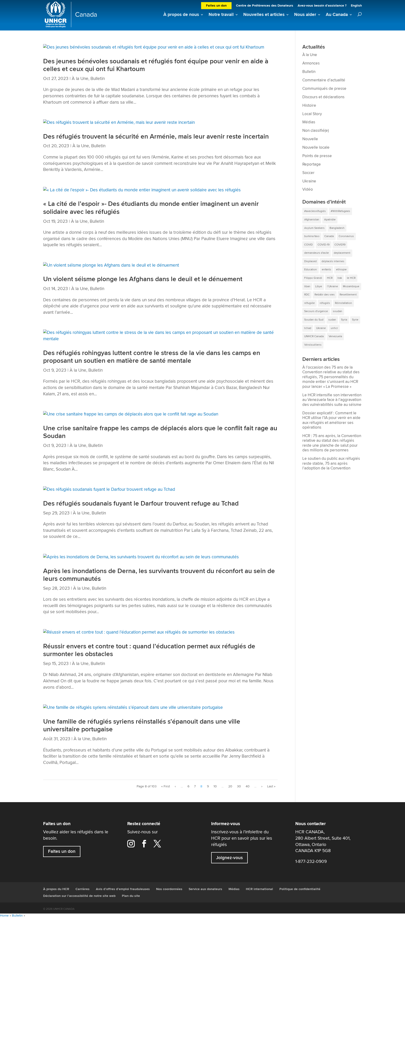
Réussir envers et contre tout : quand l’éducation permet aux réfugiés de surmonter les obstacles (149, 650)
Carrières (82, 889)
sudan (332, 319)
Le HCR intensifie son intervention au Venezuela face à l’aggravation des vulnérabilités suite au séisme (331, 400)
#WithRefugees (340, 211)
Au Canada (337, 15)
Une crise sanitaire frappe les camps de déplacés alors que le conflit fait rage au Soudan (160, 432)
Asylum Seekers (314, 228)
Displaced (310, 261)
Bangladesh (337, 228)
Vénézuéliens (313, 345)
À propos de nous (181, 15)
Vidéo (307, 189)
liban (307, 286)
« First (165, 786)
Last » (271, 786)
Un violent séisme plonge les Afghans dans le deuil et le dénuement (142, 279)
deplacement (342, 253)
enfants (326, 269)
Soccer (308, 172)
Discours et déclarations (323, 97)
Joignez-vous (229, 858)
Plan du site (131, 896)
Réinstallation (343, 303)
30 (239, 786)
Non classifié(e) (315, 130)
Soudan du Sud (313, 319)
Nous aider (305, 15)
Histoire (309, 105)
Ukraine (309, 181)
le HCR (351, 278)
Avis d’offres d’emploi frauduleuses (123, 889)
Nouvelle (310, 139)
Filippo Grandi (313, 278)
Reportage (311, 164)
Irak (340, 278)
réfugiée (309, 303)
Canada (329, 236)
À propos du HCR (56, 889)
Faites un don (216, 6)
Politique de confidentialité (299, 889)
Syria (344, 319)
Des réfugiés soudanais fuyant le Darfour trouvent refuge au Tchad (141, 503)
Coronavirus (346, 236)
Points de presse (317, 156)
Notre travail (221, 15)
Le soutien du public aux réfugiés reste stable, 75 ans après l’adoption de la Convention (331, 463)
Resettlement (348, 294)
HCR (330, 278)
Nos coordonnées (169, 889)
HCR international (259, 889)
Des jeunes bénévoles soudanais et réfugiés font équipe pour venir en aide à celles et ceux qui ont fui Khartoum (155, 65)
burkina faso (311, 236)
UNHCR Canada (314, 336)
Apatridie (330, 219)
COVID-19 (324, 244)
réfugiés (325, 303)
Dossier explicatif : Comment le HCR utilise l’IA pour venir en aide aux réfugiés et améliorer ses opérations (331, 420)
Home (4, 916)
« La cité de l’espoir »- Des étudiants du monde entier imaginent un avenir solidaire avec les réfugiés (151, 208)
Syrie (355, 319)
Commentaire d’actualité (323, 80)
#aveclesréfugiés (315, 211)
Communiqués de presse (324, 88)
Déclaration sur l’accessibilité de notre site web (79, 896)
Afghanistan (311, 219)
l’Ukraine (332, 286)
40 (248, 786)
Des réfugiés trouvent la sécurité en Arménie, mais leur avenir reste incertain (156, 136)
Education (310, 269)
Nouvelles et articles (264, 15)
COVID (308, 244)
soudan (337, 311)
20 (230, 786)
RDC (307, 294)
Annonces (311, 63)
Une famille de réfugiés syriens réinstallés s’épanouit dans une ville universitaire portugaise (141, 725)
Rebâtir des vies (325, 294)
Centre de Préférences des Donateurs (264, 6)
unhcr (334, 328)
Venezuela (335, 336)
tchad (307, 328)
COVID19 (339, 244)
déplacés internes (333, 261)
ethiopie (341, 269)
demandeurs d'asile (316, 253)
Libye (318, 286)
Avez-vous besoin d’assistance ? (322, 6)
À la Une (80, 78)
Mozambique (351, 286)
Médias (308, 122)
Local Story (312, 114)
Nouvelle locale (316, 147)
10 (215, 786)
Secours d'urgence (316, 311)
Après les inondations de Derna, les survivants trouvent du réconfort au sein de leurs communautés (159, 575)
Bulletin (97, 78)
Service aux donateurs (205, 889)
